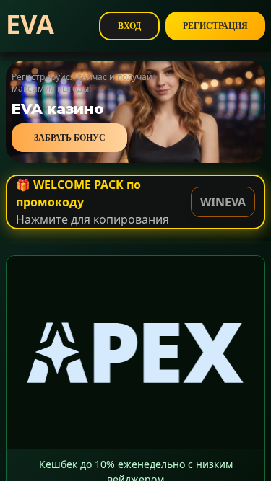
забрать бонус (70, 138)
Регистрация (215, 26)
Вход (129, 26)
